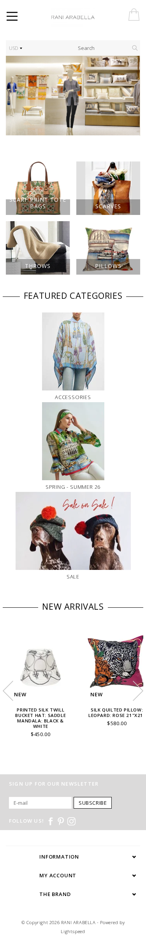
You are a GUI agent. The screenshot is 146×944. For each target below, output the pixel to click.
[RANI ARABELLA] (83, 17)
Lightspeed (73, 931)
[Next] (130, 95)
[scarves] (73, 96)
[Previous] (16, 95)
